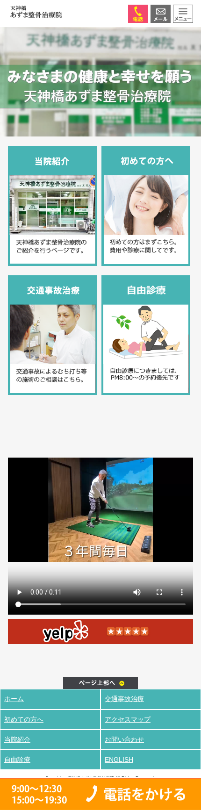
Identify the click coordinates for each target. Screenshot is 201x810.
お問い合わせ (124, 739)
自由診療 (17, 759)
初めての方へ (23, 719)
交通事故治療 (124, 698)
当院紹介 (17, 739)
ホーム (14, 698)
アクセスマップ (128, 719)
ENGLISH (119, 759)
